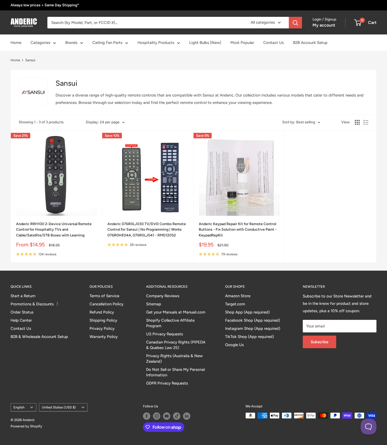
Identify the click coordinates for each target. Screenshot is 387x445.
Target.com (235, 304)
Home (16, 42)
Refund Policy (102, 312)
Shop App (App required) (247, 312)
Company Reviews (162, 296)
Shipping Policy (103, 320)
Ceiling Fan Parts (107, 42)
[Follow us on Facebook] (146, 416)
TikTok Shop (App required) (249, 336)
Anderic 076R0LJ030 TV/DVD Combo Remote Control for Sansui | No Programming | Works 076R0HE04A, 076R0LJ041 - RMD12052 (146, 229)
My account (323, 25)
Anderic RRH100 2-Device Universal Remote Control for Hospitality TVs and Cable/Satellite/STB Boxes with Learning (54, 229)
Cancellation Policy (106, 304)
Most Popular (242, 42)
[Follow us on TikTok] (176, 416)
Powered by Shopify (26, 426)
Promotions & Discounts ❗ (35, 304)
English (18, 407)
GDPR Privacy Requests (167, 383)
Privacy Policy (102, 328)
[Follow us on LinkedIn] (186, 416)
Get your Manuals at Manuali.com (175, 312)
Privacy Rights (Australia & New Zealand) (174, 358)
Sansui (30, 60)
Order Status (22, 312)
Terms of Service (104, 296)
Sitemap (153, 304)
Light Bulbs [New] (205, 42)
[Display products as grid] (357, 122)
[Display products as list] (366, 122)
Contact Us (273, 42)
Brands (71, 42)
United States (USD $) (59, 407)
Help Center (21, 320)
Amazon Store (237, 296)
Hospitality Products (155, 42)
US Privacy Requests (164, 334)
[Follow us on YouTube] (166, 416)
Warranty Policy (104, 336)
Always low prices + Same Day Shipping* (45, 5)
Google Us (234, 344)
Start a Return (23, 296)
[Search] (295, 22)
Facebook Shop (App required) (252, 320)
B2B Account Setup (310, 42)
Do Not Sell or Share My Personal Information (175, 372)
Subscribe (319, 342)
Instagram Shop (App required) (252, 328)
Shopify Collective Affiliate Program (170, 323)
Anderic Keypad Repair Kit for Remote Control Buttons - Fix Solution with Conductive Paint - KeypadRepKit (238, 229)
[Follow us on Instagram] (156, 416)
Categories (40, 42)
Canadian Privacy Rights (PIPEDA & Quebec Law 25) (175, 345)
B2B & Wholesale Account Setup (39, 336)
